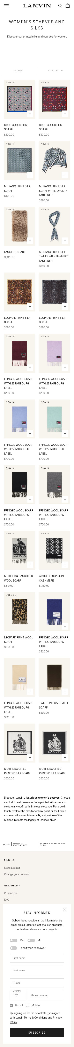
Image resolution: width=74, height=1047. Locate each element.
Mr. (39, 940)
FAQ (6, 899)
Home (6, 844)
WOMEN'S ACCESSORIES (20, 844)
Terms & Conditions (35, 1017)
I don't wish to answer (32, 947)
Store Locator (12, 867)
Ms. (22, 940)
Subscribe (36, 1032)
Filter (18, 70)
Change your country (16, 874)
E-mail (19, 1005)
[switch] (13, 940)
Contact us (10, 893)
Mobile (35, 1005)
